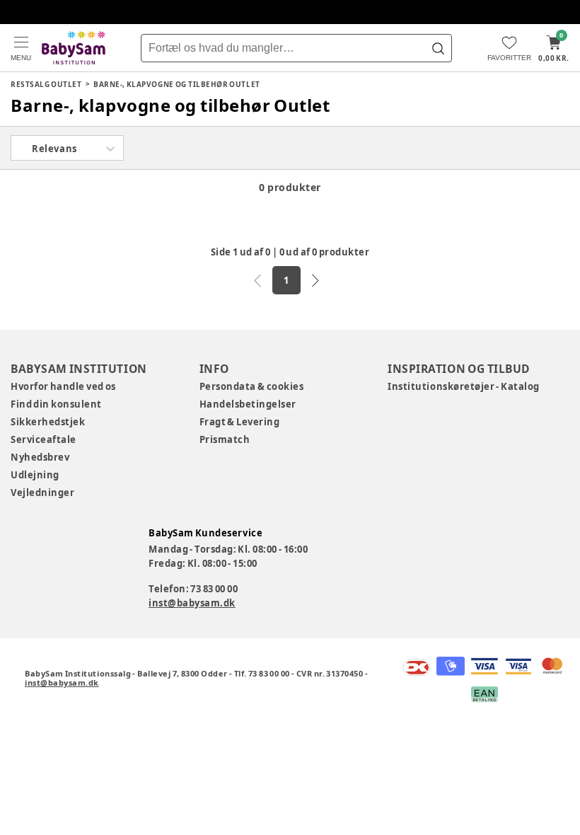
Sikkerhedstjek (48, 421)
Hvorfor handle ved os (63, 386)
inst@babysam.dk (192, 603)
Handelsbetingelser (247, 404)
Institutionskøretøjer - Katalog (464, 386)
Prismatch (224, 439)
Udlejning (35, 474)
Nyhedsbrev (40, 457)
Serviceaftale (43, 439)
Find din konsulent (56, 404)
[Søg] (437, 48)
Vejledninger (42, 492)
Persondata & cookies (251, 386)
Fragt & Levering (239, 421)
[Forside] (73, 47)
